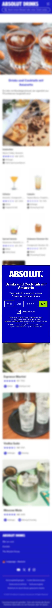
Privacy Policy (18, 321)
